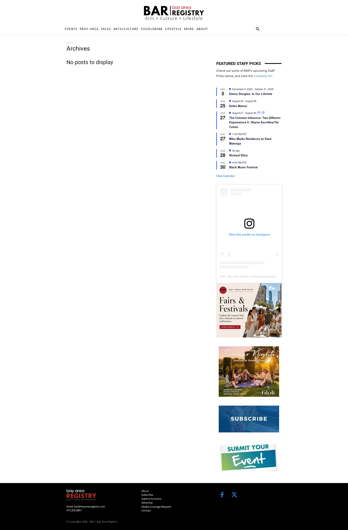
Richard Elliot (238, 155)
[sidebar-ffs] (249, 310)
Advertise (147, 502)
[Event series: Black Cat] (259, 113)
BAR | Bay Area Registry (235, 276)
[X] (234, 495)
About (145, 491)
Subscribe (147, 495)
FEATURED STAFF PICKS (238, 63)
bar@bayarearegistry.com (89, 506)
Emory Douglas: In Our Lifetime (250, 94)
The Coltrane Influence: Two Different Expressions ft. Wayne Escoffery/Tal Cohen (255, 122)
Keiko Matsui (238, 106)
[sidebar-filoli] (249, 371)
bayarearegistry (265, 276)
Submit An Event (151, 499)
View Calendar (225, 176)
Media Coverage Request (156, 506)
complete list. (263, 76)
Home (69, 42)
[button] (257, 29)
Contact (146, 510)
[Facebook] (222, 495)
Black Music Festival (243, 167)
